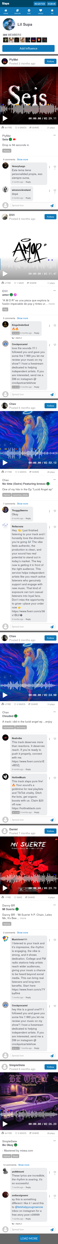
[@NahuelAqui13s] (16, 39)
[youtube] (14, 139)
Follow (50, 61)
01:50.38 (16, 387)
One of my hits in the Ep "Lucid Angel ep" (27, 489)
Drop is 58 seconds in (15, 145)
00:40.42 (16, 333)
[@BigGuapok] (27, 39)
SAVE (20, 282)
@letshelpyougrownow (29, 1207)
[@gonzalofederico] (5, 39)
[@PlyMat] (33, 39)
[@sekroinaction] (44, 39)
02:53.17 (16, 1048)
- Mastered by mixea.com (17, 1150)
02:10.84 (16, 812)
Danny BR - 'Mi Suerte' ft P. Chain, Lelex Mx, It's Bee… (27, 916)
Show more (22, 159)
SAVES (22, 127)
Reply (28, 181)
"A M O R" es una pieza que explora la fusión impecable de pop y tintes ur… (28, 302)
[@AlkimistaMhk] (22, 39)
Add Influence (28, 48)
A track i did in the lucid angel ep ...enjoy (27, 721)
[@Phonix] (39, 39)
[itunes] (15, 294)
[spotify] (10, 139)
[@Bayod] (11, 39)
